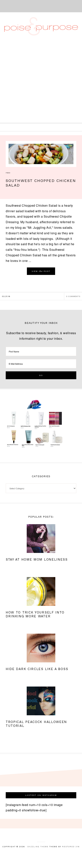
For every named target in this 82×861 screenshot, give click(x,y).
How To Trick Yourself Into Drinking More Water (35, 614)
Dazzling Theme (37, 847)
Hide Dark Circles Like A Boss (37, 669)
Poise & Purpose (41, 26)
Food (8, 173)
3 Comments (73, 296)
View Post (41, 271)
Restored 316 (71, 847)
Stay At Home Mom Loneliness (37, 559)
